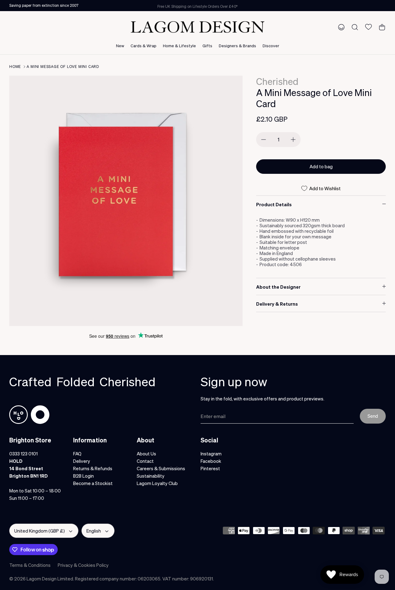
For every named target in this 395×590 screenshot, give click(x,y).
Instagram (211, 453)
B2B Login (83, 476)
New (120, 45)
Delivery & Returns (277, 304)
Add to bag (321, 166)
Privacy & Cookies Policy (83, 565)
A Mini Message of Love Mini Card (63, 66)
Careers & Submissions (161, 468)
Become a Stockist (93, 483)
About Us (146, 453)
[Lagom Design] (197, 27)
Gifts (207, 45)
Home (15, 66)
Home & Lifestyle (179, 45)
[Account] (340, 27)
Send (373, 416)
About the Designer (278, 287)
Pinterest (210, 468)
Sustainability (150, 476)
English (93, 531)
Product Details (274, 204)
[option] (126, 201)
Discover (271, 45)
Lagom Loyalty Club (157, 483)
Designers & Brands (237, 45)
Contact (145, 461)
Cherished (277, 81)
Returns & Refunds (92, 468)
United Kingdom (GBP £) (39, 531)
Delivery (81, 461)
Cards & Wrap (143, 45)
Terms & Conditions (30, 565)
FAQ (77, 453)
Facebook (211, 461)
